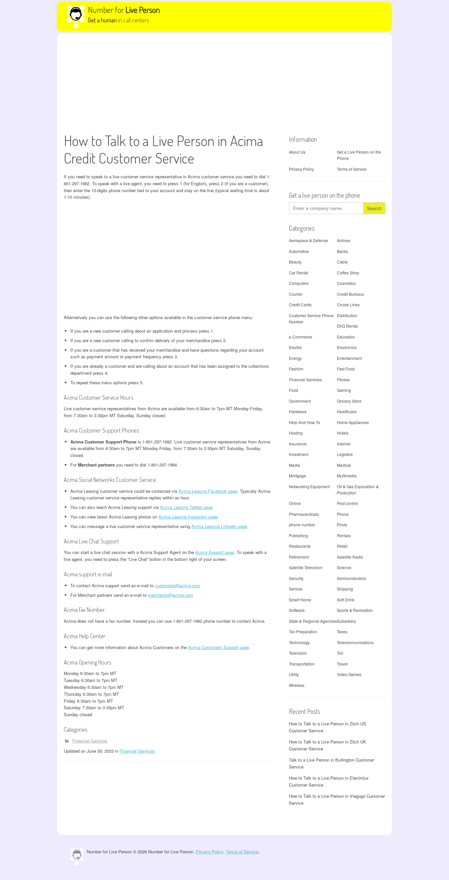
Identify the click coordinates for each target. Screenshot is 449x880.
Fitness (343, 379)
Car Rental (298, 272)
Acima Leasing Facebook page (207, 491)
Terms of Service (351, 169)
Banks (342, 251)
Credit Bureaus (350, 294)
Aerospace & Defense (308, 240)
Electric (295, 347)
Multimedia (347, 475)
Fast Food (346, 368)
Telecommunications (355, 642)
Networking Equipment (309, 486)
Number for (124, 9)
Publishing (298, 535)
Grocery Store (349, 401)
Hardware (298, 411)
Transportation (302, 663)
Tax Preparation (303, 631)
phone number (302, 524)
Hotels (342, 433)
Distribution (347, 315)
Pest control (347, 503)
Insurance (298, 443)
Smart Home (300, 599)
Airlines (343, 240)
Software (297, 610)
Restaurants (300, 546)
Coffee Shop (348, 272)
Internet (343, 443)
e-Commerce (300, 336)
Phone (343, 514)
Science (344, 567)
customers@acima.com (177, 585)
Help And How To (304, 422)
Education (346, 336)
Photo (342, 524)
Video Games (349, 674)
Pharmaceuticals (304, 514)
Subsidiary (346, 621)
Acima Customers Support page (218, 647)
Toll (340, 653)
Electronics (347, 347)
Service (295, 588)
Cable (342, 261)
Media (294, 465)
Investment (298, 454)
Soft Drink (345, 599)
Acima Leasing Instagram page (188, 517)
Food (293, 390)
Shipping (345, 588)
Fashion (296, 368)
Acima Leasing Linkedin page (219, 526)
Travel (342, 663)
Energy (295, 358)
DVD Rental (347, 326)
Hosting (296, 433)
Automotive (299, 251)
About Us (297, 152)
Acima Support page (214, 552)
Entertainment (349, 358)
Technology (299, 642)
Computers (299, 283)
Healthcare (347, 411)
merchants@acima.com (170, 595)
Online (295, 503)
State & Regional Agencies (313, 621)
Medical (344, 465)
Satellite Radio (350, 557)
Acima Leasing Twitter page (186, 507)
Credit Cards (300, 304)
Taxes (342, 631)
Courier (295, 294)
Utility (294, 674)
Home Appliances (353, 422)
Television (298, 653)
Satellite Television (305, 567)
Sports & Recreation (355, 610)
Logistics (345, 454)
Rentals (344, 535)
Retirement (299, 557)
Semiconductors (351, 578)
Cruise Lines (348, 304)
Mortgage (297, 475)
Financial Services (89, 741)
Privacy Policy (301, 169)
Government (300, 401)
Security (296, 578)
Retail (342, 546)
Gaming (344, 390)
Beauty (295, 261)
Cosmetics (346, 283)
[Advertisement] (224, 83)
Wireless (296, 685)
